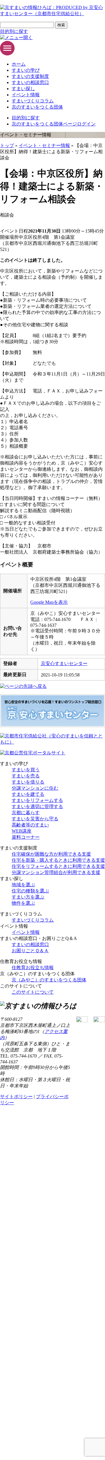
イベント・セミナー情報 (44, 145)
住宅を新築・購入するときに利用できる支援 (58, 860)
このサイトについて (33, 992)
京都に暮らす (26, 812)
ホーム (19, 64)
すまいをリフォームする (37, 800)
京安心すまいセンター (64, 663)
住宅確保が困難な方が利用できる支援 (51, 854)
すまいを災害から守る (35, 818)
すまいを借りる (28, 781)
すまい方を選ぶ (28, 896)
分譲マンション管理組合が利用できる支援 (56, 872)
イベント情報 (26, 94)
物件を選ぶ (23, 903)
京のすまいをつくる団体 (37, 106)
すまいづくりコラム (33, 100)
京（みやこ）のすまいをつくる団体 (49, 979)
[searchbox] (27, 25)
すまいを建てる (28, 794)
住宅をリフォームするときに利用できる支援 (58, 866)
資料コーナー (26, 837)
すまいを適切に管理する (37, 806)
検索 (61, 25)
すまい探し (23, 88)
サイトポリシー (16, 1096)
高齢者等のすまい (30, 824)
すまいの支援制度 (30, 76)
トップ (7, 145)
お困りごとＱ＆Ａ (30, 950)
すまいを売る (26, 775)
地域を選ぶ (23, 884)
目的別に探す (14, 31)
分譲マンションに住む (35, 788)
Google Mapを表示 (49, 602)
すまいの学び (26, 70)
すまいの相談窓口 (30, 82)
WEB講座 (22, 830)
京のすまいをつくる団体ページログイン (54, 123)
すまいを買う (26, 769)
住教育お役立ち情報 (33, 967)
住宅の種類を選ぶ (30, 890)
